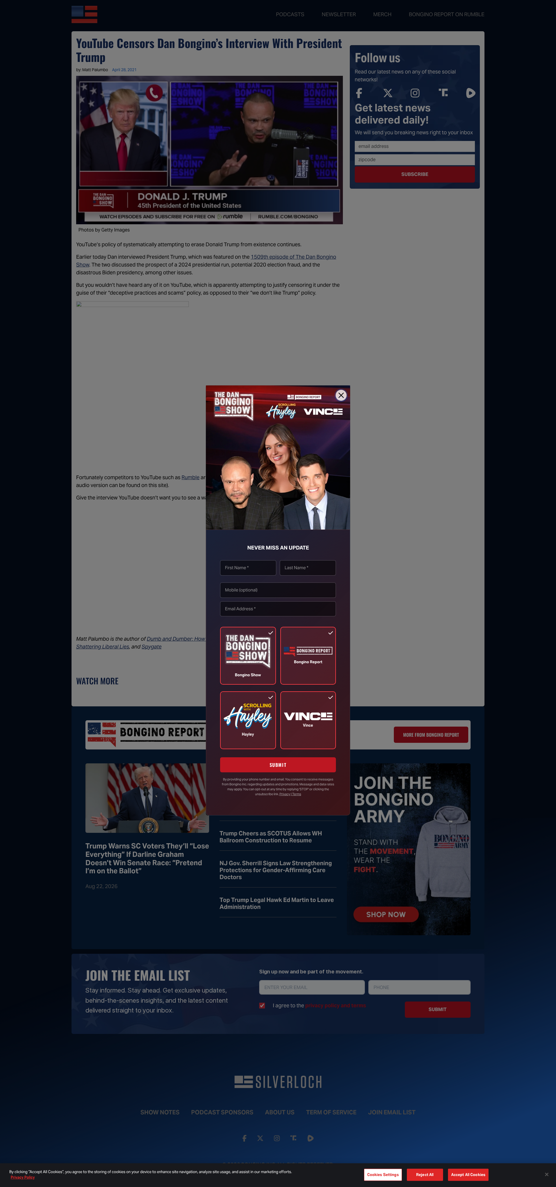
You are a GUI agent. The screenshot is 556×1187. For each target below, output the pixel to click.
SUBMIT (278, 765)
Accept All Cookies (468, 1174)
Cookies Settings (383, 1174)
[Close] (341, 395)
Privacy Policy (23, 1177)
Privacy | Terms (290, 794)
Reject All (425, 1174)
